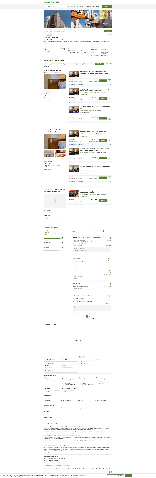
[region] (78, 476)
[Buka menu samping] (111, 2)
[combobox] (55, 6)
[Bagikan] (111, 34)
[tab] (99, 64)
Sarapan (66, 63)
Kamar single (73, 63)
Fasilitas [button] (63, 31)
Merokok (80, 63)
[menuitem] (93, 2)
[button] (49, 2)
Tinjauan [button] (46, 31)
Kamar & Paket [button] (53, 31)
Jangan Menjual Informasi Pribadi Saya (103, 468)
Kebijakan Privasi (18, 476)
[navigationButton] (84, 316)
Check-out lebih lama (88, 63)
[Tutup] (154, 475)
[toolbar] (76, 6)
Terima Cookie (128, 475)
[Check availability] (109, 80)
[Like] (108, 35)
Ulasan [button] (58, 31)
